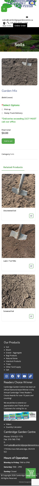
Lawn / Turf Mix (9, 261)
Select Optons (11, 105)
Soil (7, 347)
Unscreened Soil (9, 210)
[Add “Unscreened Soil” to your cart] (31, 216)
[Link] (30, 376)
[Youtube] (24, 376)
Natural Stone (11, 358)
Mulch (8, 350)
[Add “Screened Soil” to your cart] (31, 316)
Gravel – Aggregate (14, 352)
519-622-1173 (17, 436)
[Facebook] (12, 376)
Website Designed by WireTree (28, 482)
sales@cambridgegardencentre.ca (17, 20)
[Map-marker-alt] (5, 25)
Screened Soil (8, 311)
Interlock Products (13, 361)
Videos (8, 424)
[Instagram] (6, 376)
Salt (7, 370)
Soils (12, 154)
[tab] (13, 167)
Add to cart (8, 141)
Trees (8, 364)
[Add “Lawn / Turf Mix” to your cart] (31, 266)
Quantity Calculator (14, 427)
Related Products (13, 167)
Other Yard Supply (13, 367)
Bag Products (11, 355)
